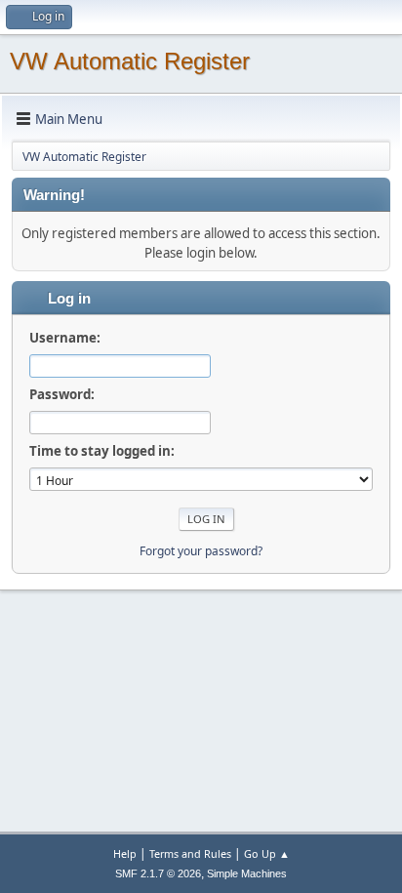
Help (125, 853)
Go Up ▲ (267, 853)
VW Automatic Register (130, 61)
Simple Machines (247, 873)
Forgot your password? (201, 551)
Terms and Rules (190, 853)
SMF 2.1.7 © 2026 (158, 873)
